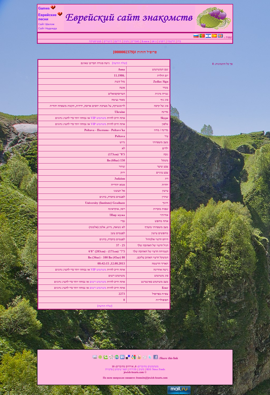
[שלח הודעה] (119, 63)
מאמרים (135, 41)
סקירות (133, 369)
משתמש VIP (98, 117)
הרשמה (171, 41)
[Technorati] (106, 358)
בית (179, 41)
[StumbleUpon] (117, 358)
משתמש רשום (98, 281)
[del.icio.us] (128, 358)
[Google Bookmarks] (133, 358)
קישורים (108, 41)
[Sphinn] (100, 358)
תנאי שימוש (121, 369)
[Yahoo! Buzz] (139, 358)
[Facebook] (155, 358)
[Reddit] (111, 358)
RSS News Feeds (155, 369)
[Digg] (144, 358)
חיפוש (162, 41)
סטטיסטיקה (95, 41)
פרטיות (109, 369)
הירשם (117, 41)
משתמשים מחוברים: (147, 366)
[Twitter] (150, 358)
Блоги (145, 41)
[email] (95, 358)
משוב (126, 41)
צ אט (154, 41)
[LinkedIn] (122, 358)
